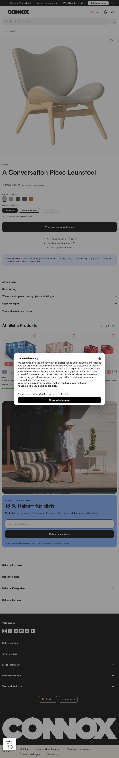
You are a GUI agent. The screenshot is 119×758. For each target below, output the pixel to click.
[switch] (10, 747)
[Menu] (14, 739)
